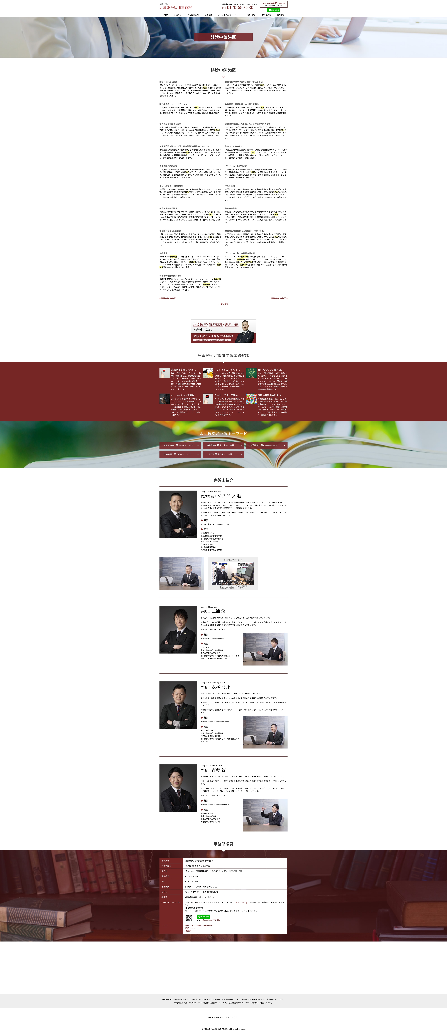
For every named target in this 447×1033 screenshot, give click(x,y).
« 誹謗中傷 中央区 (167, 298)
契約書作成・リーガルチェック (173, 104)
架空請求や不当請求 (168, 208)
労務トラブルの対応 (168, 81)
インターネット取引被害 (236, 166)
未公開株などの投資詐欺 (170, 230)
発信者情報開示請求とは (170, 275)
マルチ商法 (230, 186)
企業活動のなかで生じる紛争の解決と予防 (244, 81)
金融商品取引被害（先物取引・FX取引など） (245, 230)
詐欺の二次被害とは (234, 146)
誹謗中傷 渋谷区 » (279, 298)
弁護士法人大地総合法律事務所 (199, 925)
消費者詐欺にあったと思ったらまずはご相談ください (249, 123)
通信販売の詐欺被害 (168, 166)
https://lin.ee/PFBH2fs (211, 920)
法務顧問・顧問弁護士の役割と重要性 (242, 104)
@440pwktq (241, 902)
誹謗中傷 (163, 253)
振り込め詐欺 (231, 208)
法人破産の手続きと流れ (170, 123)
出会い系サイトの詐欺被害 (171, 186)
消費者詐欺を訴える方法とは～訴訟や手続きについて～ (184, 146)
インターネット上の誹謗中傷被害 (240, 253)
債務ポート (190, 931)
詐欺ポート (190, 928)
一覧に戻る (224, 304)
